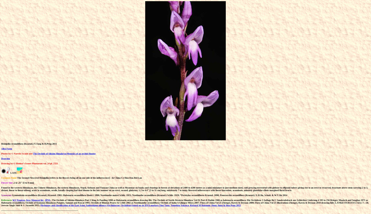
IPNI (48, 200)
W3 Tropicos (18, 200)
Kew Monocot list (35, 200)
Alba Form (6, 148)
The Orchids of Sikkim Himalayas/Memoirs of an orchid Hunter (64, 153)
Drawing (5, 158)
